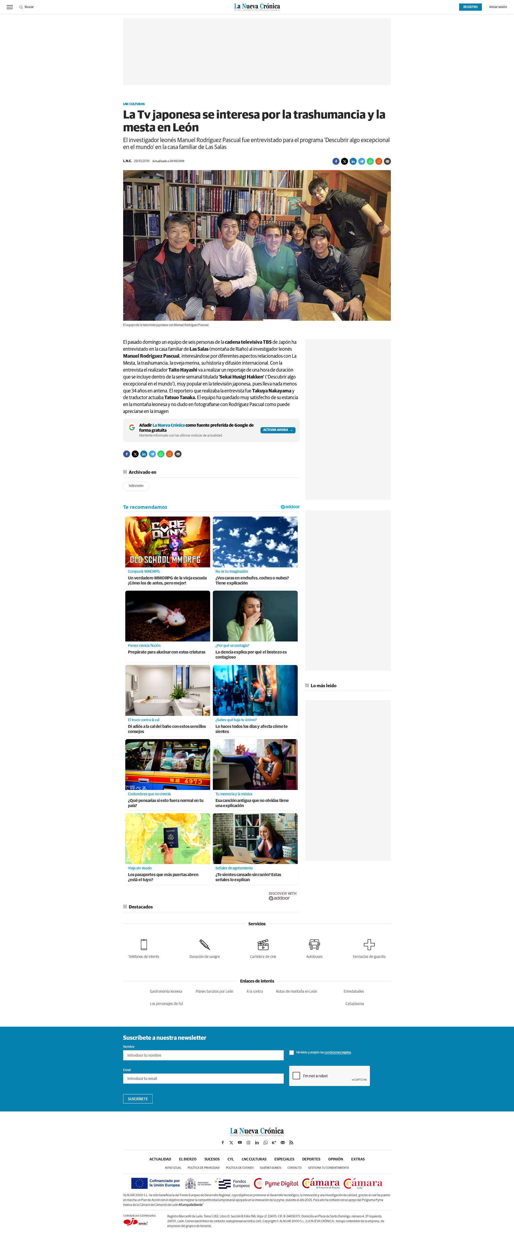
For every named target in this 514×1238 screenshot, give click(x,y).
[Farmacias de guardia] (369, 948)
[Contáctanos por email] (282, 1142)
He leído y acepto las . (324, 1052)
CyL (231, 1159)
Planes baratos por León (214, 992)
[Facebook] (335, 161)
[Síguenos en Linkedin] (257, 1142)
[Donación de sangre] (204, 948)
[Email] (387, 161)
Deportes (311, 1159)
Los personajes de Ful (166, 1004)
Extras (358, 1159)
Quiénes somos (270, 1167)
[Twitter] (344, 161)
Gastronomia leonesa (166, 992)
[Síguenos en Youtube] (240, 1142)
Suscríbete (138, 1099)
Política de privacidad (204, 1167)
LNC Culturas (134, 104)
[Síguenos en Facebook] (222, 1142)
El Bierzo (187, 1159)
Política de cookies (240, 1167)
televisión (136, 486)
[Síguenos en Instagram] (248, 1142)
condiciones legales (337, 1052)
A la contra (255, 992)
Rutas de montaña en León (296, 992)
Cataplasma (355, 1004)
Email (127, 1070)
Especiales (284, 1159)
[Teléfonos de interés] (143, 948)
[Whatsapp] (370, 161)
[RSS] (291, 1142)
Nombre (128, 1047)
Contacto (295, 1167)
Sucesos (212, 1159)
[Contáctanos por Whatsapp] (265, 1142)
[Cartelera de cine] (263, 948)
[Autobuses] (314, 948)
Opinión (335, 1159)
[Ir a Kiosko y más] (274, 1142)
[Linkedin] (353, 161)
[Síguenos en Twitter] (231, 1142)
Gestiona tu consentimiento (328, 1167)
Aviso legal (173, 1167)
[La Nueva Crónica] (257, 1135)
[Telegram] (361, 161)
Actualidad (160, 1159)
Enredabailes (354, 992)
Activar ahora (275, 430)
